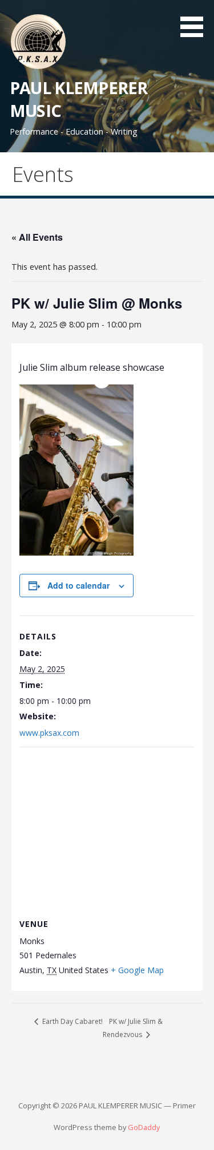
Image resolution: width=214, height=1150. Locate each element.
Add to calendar (78, 585)
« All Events (37, 237)
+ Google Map (137, 970)
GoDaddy (144, 1127)
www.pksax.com (49, 732)
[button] (195, 20)
